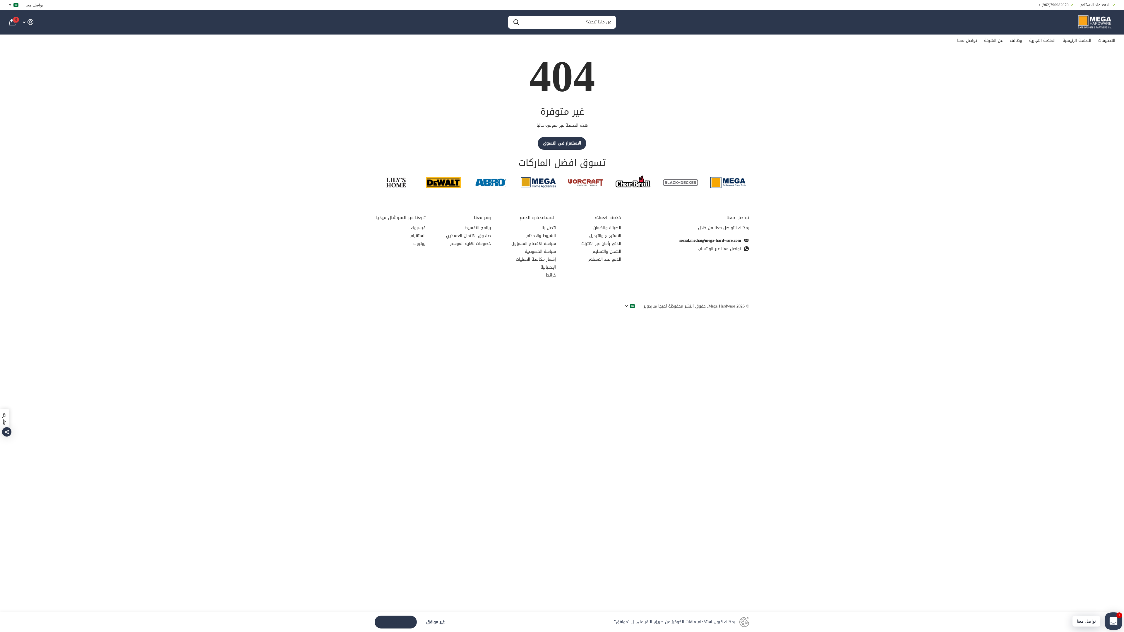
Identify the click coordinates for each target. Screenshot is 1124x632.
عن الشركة (993, 40)
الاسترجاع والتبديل (605, 236)
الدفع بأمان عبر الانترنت (601, 244)
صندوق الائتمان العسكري (468, 236)
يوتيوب (419, 244)
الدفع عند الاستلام (604, 259)
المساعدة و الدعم (538, 217)
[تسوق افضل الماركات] (728, 182)
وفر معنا (482, 217)
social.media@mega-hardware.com (710, 240)
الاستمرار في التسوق (562, 143)
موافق (396, 622)
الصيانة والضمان (607, 228)
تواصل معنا (34, 5)
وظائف (1016, 40)
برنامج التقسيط (478, 228)
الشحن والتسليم (606, 251)
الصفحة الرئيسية (1077, 40)
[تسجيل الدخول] (28, 22)
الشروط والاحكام (541, 236)
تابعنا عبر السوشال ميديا (401, 217)
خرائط (551, 275)
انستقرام (418, 236)
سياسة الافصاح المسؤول (533, 244)
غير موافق (435, 622)
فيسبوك (418, 228)
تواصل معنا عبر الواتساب (719, 249)
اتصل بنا (549, 228)
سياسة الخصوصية (540, 251)
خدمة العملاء (607, 217)
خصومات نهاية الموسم (470, 244)
